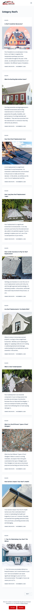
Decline (21, 607)
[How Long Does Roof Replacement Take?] (17, 210)
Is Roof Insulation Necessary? (14, 24)
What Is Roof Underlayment (13, 367)
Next (27, 593)
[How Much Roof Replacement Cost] (17, 153)
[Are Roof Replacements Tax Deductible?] (17, 323)
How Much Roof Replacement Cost (15, 139)
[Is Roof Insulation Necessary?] (17, 38)
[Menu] (31, 3)
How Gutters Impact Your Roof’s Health (17, 482)
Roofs (6, 20)
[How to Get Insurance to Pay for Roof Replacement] (17, 267)
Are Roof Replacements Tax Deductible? (17, 309)
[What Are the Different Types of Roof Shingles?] (17, 440)
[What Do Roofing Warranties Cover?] (17, 93)
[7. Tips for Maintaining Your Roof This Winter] (17, 555)
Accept (12, 607)
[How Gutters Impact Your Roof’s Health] (17, 495)
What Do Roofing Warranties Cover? (16, 79)
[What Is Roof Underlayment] (17, 380)
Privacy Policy (24, 603)
